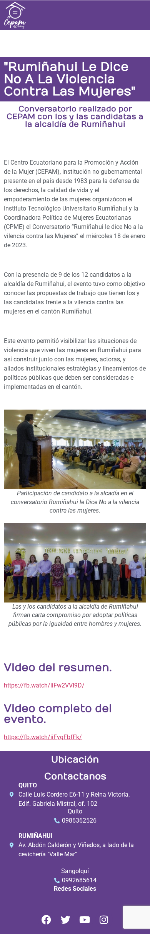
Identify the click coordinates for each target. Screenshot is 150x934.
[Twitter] (65, 919)
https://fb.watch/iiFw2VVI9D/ (44, 685)
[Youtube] (84, 919)
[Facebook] (46, 919)
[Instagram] (104, 919)
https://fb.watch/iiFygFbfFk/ (43, 737)
